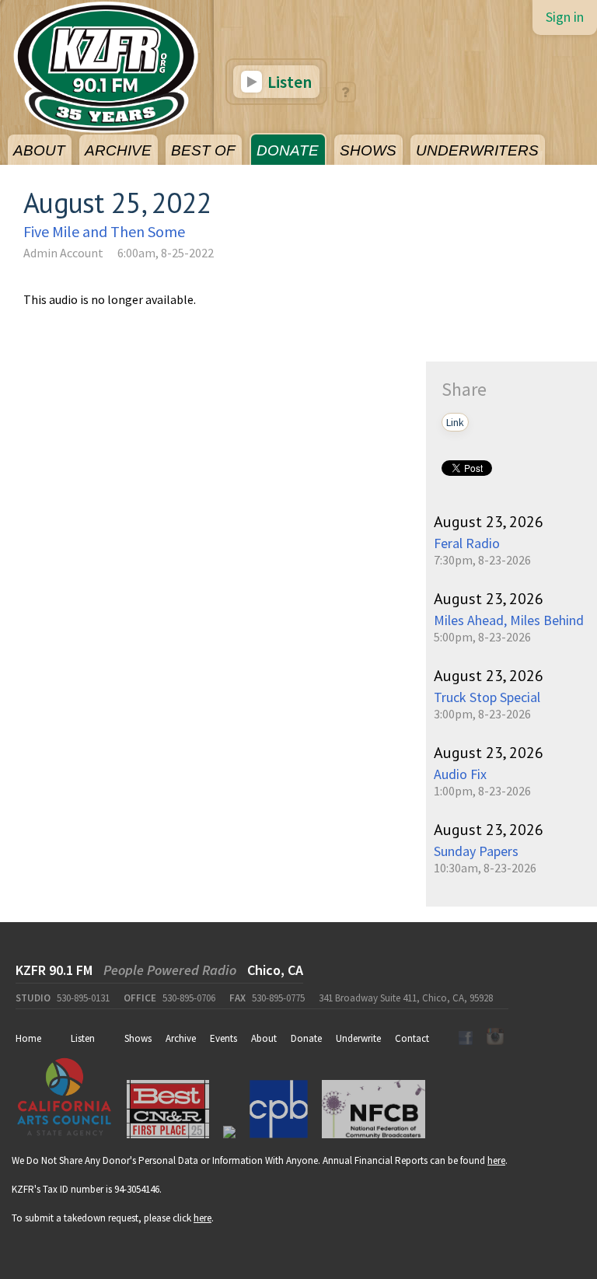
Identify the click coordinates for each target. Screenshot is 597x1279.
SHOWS (368, 150)
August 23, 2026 (488, 522)
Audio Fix (460, 774)
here (496, 1160)
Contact (412, 1038)
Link (455, 422)
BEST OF (203, 150)
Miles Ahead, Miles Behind (509, 620)
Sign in (565, 17)
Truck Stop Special (487, 697)
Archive (181, 1038)
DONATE (288, 150)
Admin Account (63, 252)
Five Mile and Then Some (104, 231)
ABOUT (39, 150)
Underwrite (358, 1038)
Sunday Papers (476, 851)
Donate (306, 1038)
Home (28, 1038)
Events (223, 1038)
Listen (288, 82)
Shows (138, 1038)
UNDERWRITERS (477, 150)
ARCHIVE (118, 150)
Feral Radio (467, 543)
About (264, 1038)
